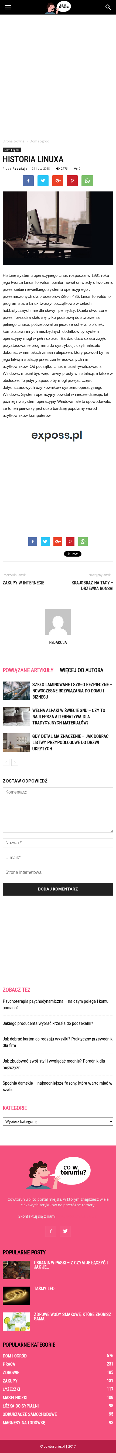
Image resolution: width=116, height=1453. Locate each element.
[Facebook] (50, 1231)
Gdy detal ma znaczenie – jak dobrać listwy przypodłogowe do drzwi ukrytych (70, 742)
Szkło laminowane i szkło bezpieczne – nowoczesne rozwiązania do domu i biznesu (72, 691)
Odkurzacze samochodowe (30, 1414)
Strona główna (14, 141)
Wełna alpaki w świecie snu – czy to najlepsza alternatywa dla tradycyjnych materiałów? (68, 716)
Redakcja (20, 168)
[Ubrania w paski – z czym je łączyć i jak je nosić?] (16, 1270)
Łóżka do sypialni (21, 1406)
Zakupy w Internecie (23, 582)
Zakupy (10, 1381)
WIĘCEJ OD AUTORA (81, 670)
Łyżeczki (11, 1389)
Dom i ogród (11, 150)
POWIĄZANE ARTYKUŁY (28, 670)
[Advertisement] (58, 75)
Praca (9, 1364)
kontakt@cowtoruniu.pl (77, 1216)
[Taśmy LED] (16, 1296)
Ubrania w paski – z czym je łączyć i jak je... (71, 1265)
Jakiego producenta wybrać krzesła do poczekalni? (48, 1023)
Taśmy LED (44, 1288)
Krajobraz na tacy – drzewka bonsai (92, 585)
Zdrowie (11, 1372)
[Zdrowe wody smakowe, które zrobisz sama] (16, 1321)
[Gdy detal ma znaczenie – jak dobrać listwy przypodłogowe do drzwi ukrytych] (16, 742)
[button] (108, 7)
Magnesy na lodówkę (24, 1422)
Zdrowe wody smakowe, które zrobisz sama (72, 1316)
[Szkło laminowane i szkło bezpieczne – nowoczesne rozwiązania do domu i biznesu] (16, 691)
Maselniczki (15, 1397)
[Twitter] (65, 1231)
